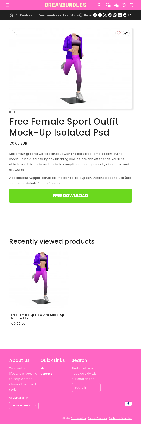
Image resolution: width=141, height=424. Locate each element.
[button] (8, 5)
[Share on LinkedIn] (120, 15)
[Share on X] (105, 15)
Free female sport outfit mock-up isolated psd (72, 15)
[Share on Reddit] (125, 15)
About (44, 368)
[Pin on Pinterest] (110, 15)
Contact (46, 374)
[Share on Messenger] (100, 15)
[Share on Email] (130, 15)
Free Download (70, 196)
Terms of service (97, 418)
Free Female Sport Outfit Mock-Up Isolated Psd (37, 316)
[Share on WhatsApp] (115, 15)
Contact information (120, 418)
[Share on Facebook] (95, 15)
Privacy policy (78, 418)
